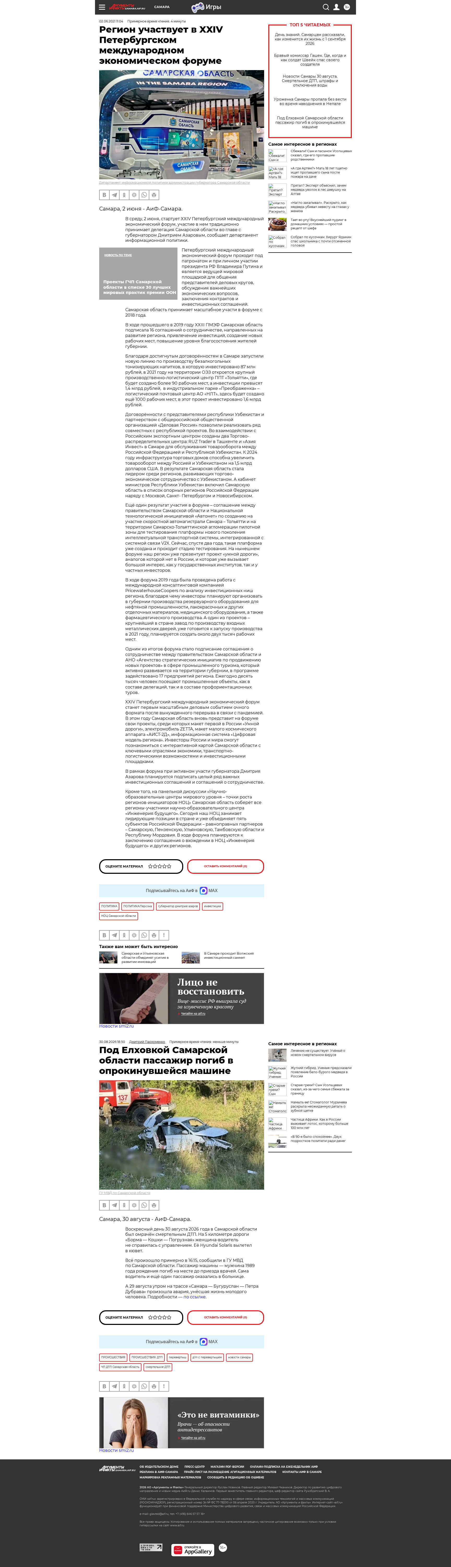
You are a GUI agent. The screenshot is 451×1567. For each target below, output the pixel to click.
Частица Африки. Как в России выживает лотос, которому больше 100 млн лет (319, 1123)
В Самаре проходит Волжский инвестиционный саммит (229, 955)
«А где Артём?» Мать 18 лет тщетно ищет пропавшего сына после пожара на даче (319, 172)
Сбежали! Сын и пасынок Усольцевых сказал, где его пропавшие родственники (321, 155)
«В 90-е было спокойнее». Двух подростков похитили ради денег (318, 1139)
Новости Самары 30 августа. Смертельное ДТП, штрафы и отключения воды (310, 81)
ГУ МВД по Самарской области (124, 1193)
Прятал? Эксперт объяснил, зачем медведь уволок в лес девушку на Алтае (318, 189)
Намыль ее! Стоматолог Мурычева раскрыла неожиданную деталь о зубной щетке (319, 1106)
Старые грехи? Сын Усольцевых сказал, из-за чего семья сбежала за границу (320, 1089)
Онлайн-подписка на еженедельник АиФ (284, 1466)
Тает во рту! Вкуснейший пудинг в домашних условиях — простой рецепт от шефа (318, 224)
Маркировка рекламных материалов (170, 1477)
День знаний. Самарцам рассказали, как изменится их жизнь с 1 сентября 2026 (310, 39)
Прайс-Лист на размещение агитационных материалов (230, 1472)
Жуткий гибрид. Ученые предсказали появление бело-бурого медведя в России (321, 1072)
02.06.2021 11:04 (111, 21)
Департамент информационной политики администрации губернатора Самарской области (174, 183)
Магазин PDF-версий (227, 1466)
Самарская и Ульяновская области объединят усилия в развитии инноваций (145, 957)
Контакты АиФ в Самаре (302, 1472)
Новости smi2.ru (116, 1026)
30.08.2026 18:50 (112, 1042)
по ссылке (194, 1296)
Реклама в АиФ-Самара (159, 1472)
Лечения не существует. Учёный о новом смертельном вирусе (318, 1053)
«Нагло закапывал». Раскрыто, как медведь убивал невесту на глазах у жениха (320, 207)
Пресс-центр (195, 1466)
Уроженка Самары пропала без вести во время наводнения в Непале (310, 101)
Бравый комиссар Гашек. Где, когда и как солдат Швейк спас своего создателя (310, 60)
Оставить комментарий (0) (225, 866)
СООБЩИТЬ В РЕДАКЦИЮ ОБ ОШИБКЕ (235, 1477)
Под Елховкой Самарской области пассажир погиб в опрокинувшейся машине (310, 122)
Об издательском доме (159, 1466)
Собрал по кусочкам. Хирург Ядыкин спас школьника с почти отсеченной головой (321, 241)
